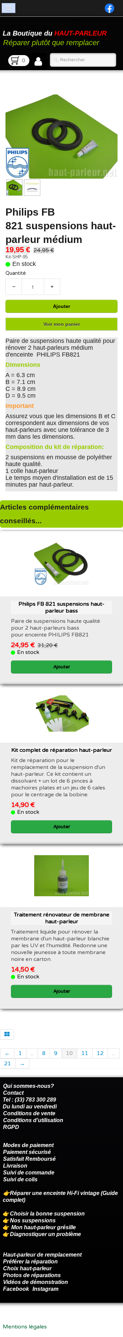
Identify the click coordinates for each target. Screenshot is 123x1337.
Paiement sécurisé (27, 1152)
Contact (13, 1093)
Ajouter (61, 306)
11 (84, 1053)
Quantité (15, 273)
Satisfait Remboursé (29, 1159)
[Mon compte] (38, 61)
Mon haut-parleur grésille (43, 1227)
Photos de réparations (32, 1275)
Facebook (16, 1289)
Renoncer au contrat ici (32, 1319)
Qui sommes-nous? (28, 1086)
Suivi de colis (20, 1179)
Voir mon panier (61, 324)
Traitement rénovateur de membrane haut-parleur (61, 918)
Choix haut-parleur (28, 1268)
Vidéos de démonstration (35, 1282)
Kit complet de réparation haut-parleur (61, 750)
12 (100, 1053)
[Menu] (8, 8)
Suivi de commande (28, 1172)
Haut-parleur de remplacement (42, 1255)
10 (69, 1053)
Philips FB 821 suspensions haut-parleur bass (61, 607)
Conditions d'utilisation (33, 1120)
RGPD (11, 1127)
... (31, 1053)
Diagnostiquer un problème (45, 1234)
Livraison (15, 1166)
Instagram (45, 1289)
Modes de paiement (28, 1145)
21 (7, 1063)
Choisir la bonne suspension (47, 1214)
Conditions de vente (29, 1113)
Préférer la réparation (30, 1261)
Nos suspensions (33, 1220)
